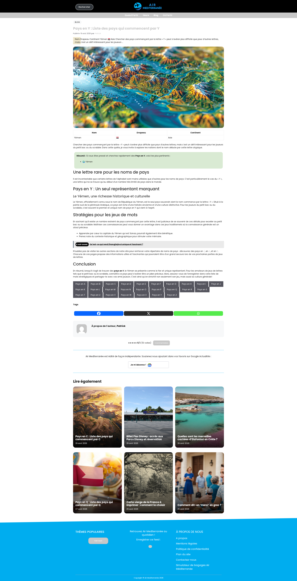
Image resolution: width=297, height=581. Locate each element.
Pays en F (156, 284)
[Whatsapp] (198, 313)
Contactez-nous (186, 559)
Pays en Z (172, 295)
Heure (146, 15)
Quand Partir (131, 15)
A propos (181, 538)
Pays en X (142, 295)
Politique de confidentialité (192, 549)
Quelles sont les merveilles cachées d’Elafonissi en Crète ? (198, 438)
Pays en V (111, 295)
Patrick (98, 33)
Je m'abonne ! (138, 364)
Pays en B (95, 284)
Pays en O (141, 289)
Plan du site (183, 554)
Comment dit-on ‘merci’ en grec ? (199, 505)
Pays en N (126, 289)
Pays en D (126, 284)
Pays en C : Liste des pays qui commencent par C (94, 438)
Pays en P (156, 289)
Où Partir (167, 15)
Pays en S (202, 289)
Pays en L (95, 289)
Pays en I (201, 284)
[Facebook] (98, 313)
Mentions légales (186, 543)
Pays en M (110, 289)
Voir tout (98, 541)
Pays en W (126, 295)
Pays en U (95, 295)
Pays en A (80, 284)
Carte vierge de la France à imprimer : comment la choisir (145, 503)
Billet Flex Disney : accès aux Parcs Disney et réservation (144, 438)
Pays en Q (172, 289)
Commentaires (161, 343)
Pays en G (171, 284)
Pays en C (111, 284)
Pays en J (216, 284)
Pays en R (187, 289)
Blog (156, 15)
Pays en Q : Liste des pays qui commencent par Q (94, 503)
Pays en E (141, 284)
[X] (148, 313)
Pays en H (187, 284)
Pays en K (80, 289)
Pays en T (80, 295)
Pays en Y (157, 295)
